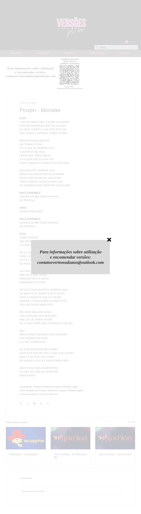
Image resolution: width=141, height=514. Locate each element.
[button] (109, 240)
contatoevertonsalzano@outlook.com (70, 262)
